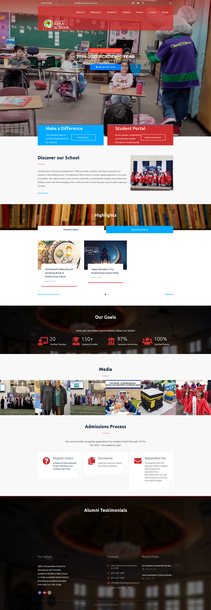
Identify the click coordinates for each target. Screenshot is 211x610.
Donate (165, 12)
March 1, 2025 (96, 277)
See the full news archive (48, 294)
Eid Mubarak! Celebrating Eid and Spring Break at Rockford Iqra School (59, 273)
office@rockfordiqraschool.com (85, 3)
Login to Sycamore (152, 137)
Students (127, 12)
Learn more (43, 193)
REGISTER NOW (106, 67)
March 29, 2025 (50, 281)
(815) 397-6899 (46, 3)
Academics (112, 12)
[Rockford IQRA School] (58, 24)
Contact (152, 12)
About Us (80, 12)
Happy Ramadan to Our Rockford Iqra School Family (157, 575)
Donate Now (82, 137)
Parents (139, 12)
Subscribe (169, 294)
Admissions (96, 12)
